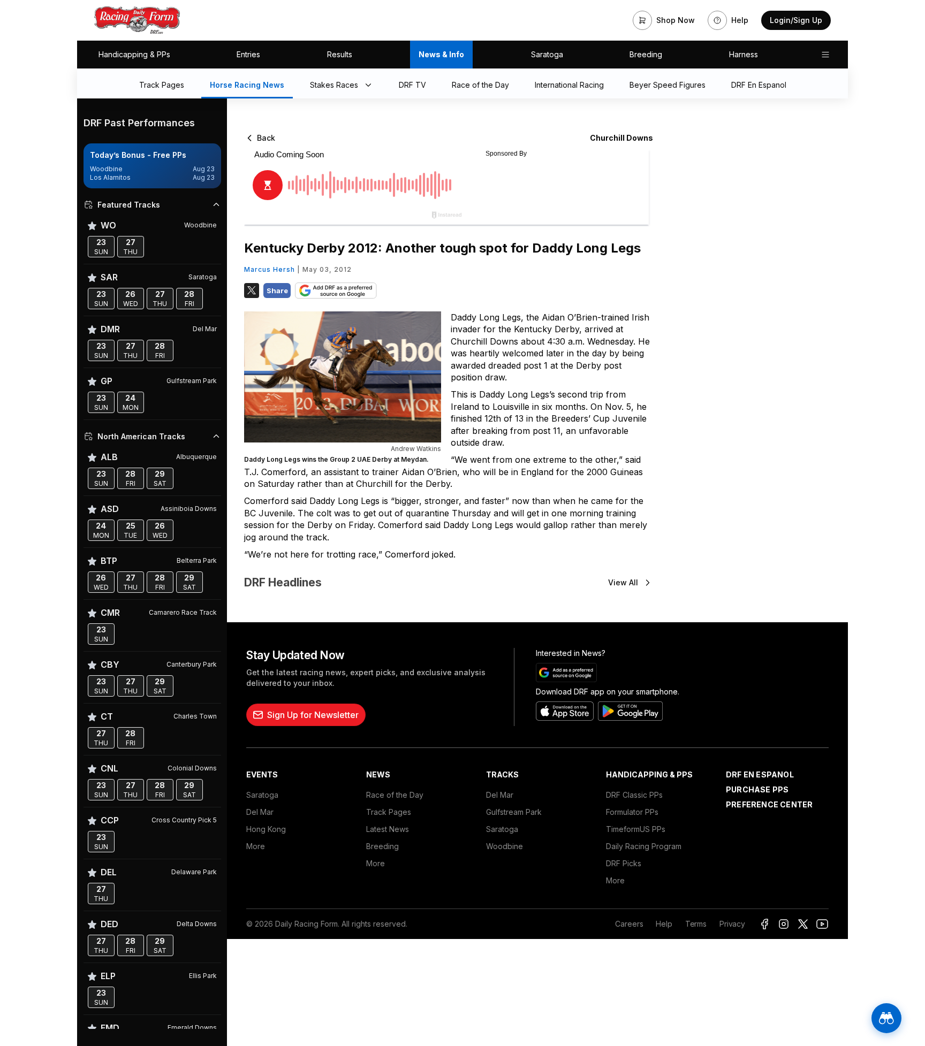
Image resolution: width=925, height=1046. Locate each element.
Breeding (646, 54)
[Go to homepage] (137, 20)
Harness (743, 54)
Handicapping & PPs (134, 54)
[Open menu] (825, 54)
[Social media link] (764, 924)
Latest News (387, 829)
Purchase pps (757, 789)
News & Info (441, 54)
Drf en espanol (760, 774)
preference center (769, 804)
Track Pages (388, 811)
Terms (696, 923)
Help (664, 923)
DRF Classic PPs (634, 794)
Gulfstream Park (514, 811)
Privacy (732, 923)
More (255, 846)
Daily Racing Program (643, 846)
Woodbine (504, 846)
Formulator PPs (632, 811)
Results (339, 54)
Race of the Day (394, 794)
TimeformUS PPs (635, 829)
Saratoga (547, 54)
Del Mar (260, 811)
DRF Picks (623, 863)
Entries (248, 54)
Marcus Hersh (269, 269)
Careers (629, 923)
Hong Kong (266, 829)
